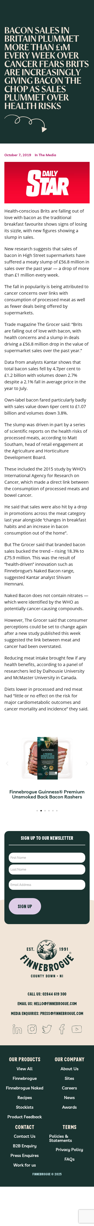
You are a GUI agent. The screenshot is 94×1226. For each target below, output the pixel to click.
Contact (24, 1126)
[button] (7, 763)
